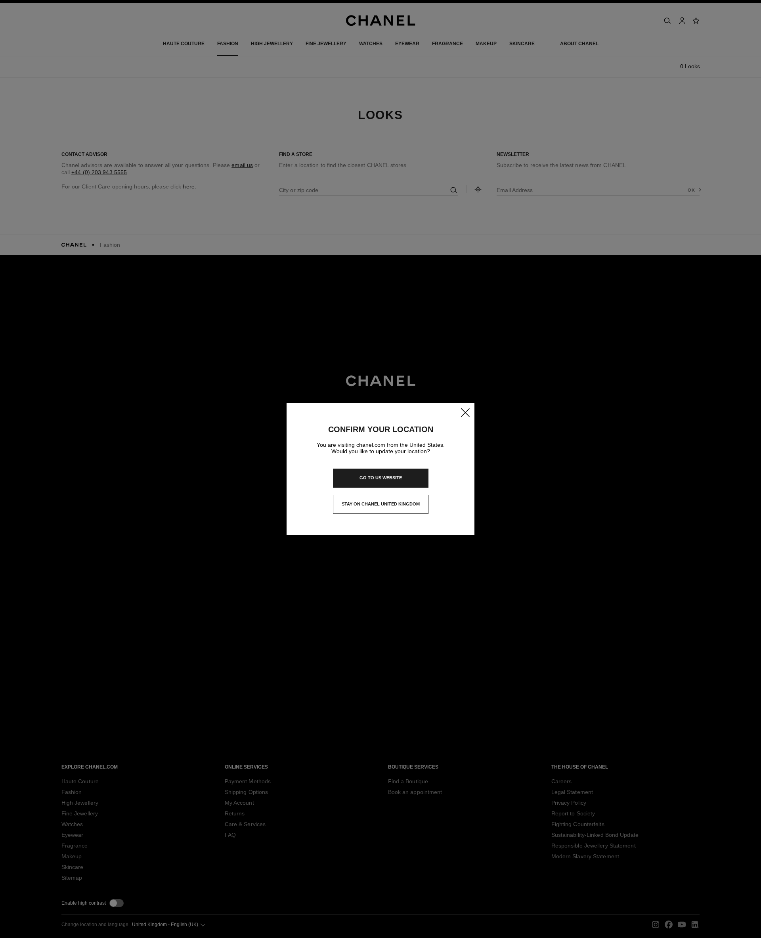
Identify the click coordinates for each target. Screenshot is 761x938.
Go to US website (380, 477)
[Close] (465, 412)
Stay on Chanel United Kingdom (380, 506)
